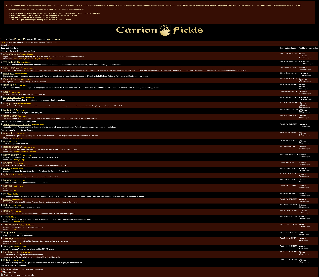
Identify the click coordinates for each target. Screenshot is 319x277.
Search (19, 39)
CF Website (55, 39)
